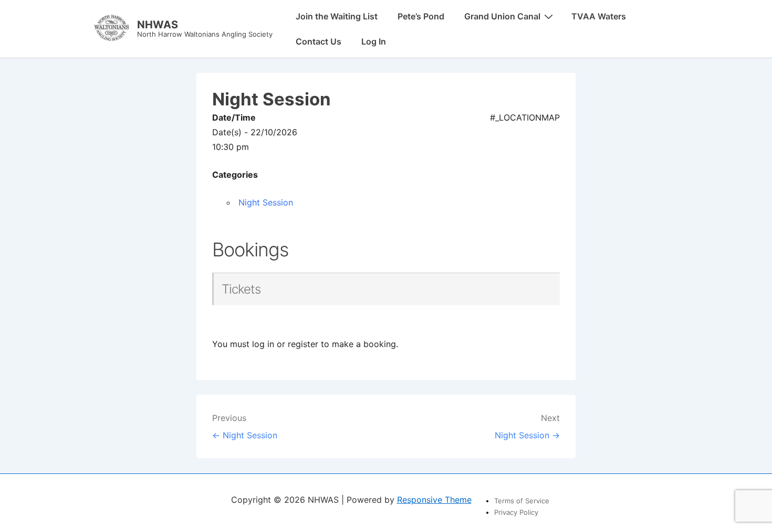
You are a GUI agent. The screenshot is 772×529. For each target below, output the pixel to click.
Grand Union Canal (502, 16)
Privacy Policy (516, 512)
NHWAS (157, 24)
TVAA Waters (598, 16)
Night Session (265, 202)
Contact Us (318, 41)
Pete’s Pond (421, 16)
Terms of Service (521, 500)
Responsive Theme (434, 499)
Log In (373, 41)
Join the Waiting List (337, 16)
